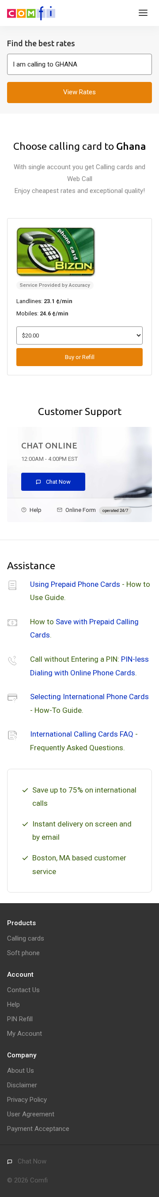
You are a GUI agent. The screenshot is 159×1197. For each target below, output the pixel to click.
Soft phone (23, 953)
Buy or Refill (80, 357)
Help (36, 510)
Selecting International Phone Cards (89, 696)
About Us (20, 1071)
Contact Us (23, 990)
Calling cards (25, 938)
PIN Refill (20, 1019)
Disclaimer (22, 1085)
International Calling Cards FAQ (81, 734)
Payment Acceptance (38, 1129)
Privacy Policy (27, 1100)
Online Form (96, 510)
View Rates (79, 92)
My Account (24, 1034)
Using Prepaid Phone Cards (75, 584)
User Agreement (30, 1114)
